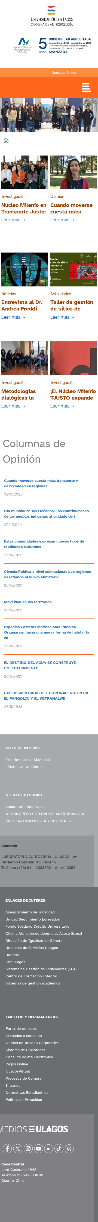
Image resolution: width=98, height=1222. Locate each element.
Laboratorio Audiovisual (26, 806)
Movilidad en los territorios (27, 602)
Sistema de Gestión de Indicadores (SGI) (40, 969)
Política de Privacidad (24, 1099)
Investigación (13, 196)
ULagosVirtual (18, 1071)
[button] (7, 115)
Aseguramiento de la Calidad (30, 912)
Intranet (13, 1085)
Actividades (60, 293)
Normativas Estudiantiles (27, 1092)
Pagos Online (17, 1064)
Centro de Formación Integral (31, 976)
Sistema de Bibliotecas (25, 1050)
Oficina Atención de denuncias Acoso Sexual (43, 933)
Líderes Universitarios (24, 766)
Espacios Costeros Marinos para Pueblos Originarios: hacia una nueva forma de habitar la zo (46, 632)
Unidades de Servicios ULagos (31, 947)
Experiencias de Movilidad (27, 759)
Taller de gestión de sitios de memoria (71, 309)
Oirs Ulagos (15, 962)
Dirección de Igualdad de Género (34, 940)
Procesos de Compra (23, 1078)
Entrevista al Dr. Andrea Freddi (21, 305)
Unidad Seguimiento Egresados (32, 919)
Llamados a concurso (24, 1035)
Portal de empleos (21, 1028)
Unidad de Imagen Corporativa (32, 1043)
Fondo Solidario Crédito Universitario (37, 926)
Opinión (57, 196)
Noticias (8, 293)
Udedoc (12, 955)
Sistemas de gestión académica (32, 983)
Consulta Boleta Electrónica (29, 1057)
